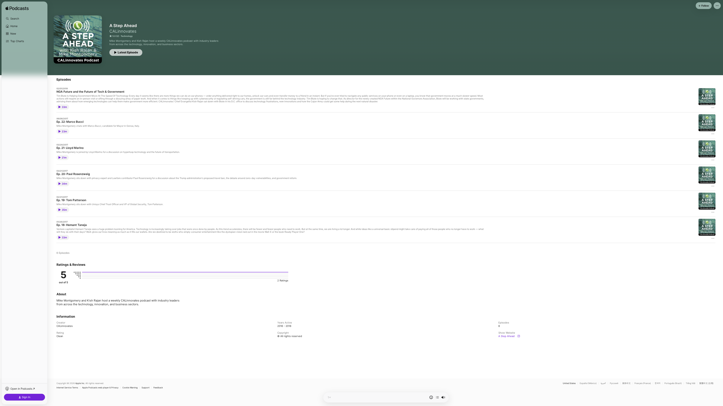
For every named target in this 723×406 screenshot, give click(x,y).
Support (145, 388)
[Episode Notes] (431, 397)
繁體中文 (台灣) (706, 383)
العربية (603, 383)
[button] (24, 18)
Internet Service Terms (67, 388)
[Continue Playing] (437, 397)
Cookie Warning (130, 388)
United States (569, 383)
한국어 (657, 383)
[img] (17, 8)
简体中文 (626, 383)
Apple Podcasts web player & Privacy (100, 388)
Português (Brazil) (673, 383)
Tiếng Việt (690, 383)
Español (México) (588, 383)
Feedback (158, 388)
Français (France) (643, 383)
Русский (614, 383)
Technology (127, 36)
